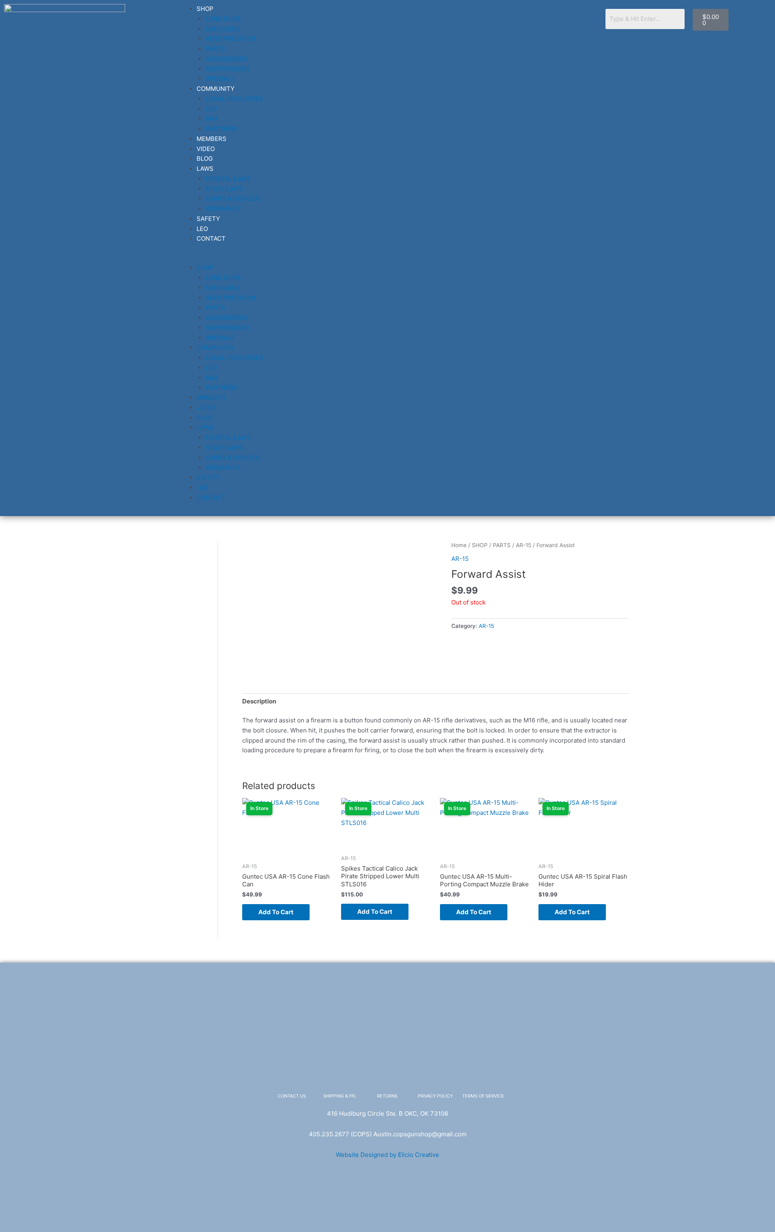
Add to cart (275, 912)
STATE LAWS (224, 189)
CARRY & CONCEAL (233, 198)
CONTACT (211, 238)
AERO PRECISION (230, 38)
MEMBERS (211, 139)
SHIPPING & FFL (339, 1096)
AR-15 (523, 545)
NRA (211, 118)
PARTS (215, 48)
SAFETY (208, 218)
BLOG (205, 158)
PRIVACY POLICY (435, 1096)
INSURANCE (223, 208)
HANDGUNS (222, 29)
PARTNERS (221, 128)
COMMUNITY (216, 88)
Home (459, 545)
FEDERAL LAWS (228, 179)
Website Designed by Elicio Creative (387, 1155)
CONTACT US (292, 1096)
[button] (388, 258)
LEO (211, 109)
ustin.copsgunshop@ (407, 1134)
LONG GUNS (223, 19)
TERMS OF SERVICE (483, 1096)
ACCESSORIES (226, 59)
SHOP (205, 9)
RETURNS (387, 1096)
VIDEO (206, 149)
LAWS (205, 168)
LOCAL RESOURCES (234, 99)
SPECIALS (220, 78)
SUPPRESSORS (227, 69)
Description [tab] (259, 701)
